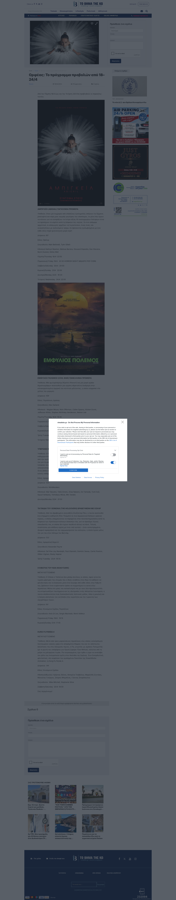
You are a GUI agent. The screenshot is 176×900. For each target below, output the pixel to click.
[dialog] (88, 450)
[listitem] (88, 450)
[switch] (113, 454)
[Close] (123, 423)
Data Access (88, 477)
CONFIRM (73, 470)
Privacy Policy (99, 477)
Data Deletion (76, 477)
